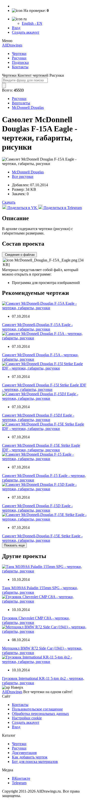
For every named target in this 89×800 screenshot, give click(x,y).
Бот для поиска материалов (35, 761)
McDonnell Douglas (28, 107)
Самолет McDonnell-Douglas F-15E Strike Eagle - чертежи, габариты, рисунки (42, 538)
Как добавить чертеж (29, 757)
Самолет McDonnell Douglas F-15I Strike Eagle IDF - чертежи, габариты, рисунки (44, 387)
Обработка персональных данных (40, 713)
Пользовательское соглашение (37, 709)
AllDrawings (12, 45)
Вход (16, 28)
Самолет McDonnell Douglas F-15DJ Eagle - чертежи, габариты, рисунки (38, 417)
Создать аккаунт (25, 32)
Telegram (19, 783)
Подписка (20, 62)
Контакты (20, 67)
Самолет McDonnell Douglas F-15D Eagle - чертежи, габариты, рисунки (37, 508)
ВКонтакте (21, 778)
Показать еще (14, 545)
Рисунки (19, 58)
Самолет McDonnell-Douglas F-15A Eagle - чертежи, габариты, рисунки (37, 327)
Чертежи (19, 53)
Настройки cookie (27, 718)
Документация (24, 753)
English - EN (32, 23)
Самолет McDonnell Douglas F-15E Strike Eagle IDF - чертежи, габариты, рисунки (41, 447)
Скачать (8, 202)
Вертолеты (21, 103)
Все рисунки (22, 176)
